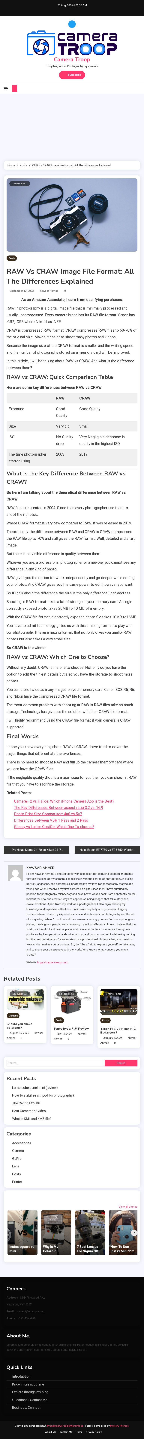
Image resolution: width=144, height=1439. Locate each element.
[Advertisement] (72, 127)
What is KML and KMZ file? (31, 1119)
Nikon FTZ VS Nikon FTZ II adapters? (118, 1030)
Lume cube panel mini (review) (35, 1088)
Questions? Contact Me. (30, 1400)
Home (79, 1432)
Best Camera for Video (29, 1111)
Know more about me (28, 1384)
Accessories (21, 1143)
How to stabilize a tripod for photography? (43, 1095)
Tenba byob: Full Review (71, 1029)
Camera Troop (72, 59)
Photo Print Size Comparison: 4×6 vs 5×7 (48, 814)
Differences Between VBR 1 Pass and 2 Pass (51, 820)
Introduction (21, 1376)
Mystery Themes (119, 1425)
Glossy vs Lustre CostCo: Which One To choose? (54, 826)
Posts (11, 258)
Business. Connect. (26, 1407)
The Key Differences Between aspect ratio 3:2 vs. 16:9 (58, 807)
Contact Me (65, 1432)
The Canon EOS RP (26, 1103)
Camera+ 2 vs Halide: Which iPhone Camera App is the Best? (64, 801)
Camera (13, 1015)
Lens (16, 1166)
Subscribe (74, 74)
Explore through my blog (30, 1392)
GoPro (16, 1159)
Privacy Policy (94, 1432)
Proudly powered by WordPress (65, 1425)
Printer (17, 1182)
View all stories (128, 1206)
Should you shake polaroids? (19, 1026)
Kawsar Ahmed (49, 290)
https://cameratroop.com (52, 962)
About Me (50, 1432)
